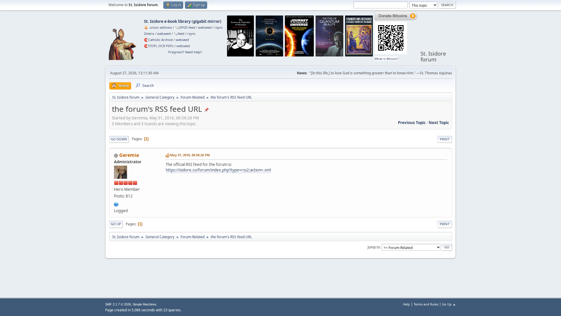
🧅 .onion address (158, 27)
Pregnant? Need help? (185, 52)
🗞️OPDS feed (185, 27)
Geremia (129, 155)
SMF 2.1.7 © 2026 (118, 304)
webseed (205, 27)
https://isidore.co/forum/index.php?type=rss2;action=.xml (218, 170)
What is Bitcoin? (387, 58)
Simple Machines (145, 304)
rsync (218, 27)
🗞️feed (179, 33)
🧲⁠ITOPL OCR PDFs (159, 46)
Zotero (149, 33)
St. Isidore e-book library (167, 21)
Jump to (374, 247)
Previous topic (412, 122)
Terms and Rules (426, 304)
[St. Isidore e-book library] (116, 203)
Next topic (439, 122)
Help (406, 304)
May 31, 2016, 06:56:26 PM (190, 155)
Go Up (116, 224)
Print (444, 139)
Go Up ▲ (449, 304)
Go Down (119, 139)
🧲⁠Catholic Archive (158, 39)
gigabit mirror (206, 21)
